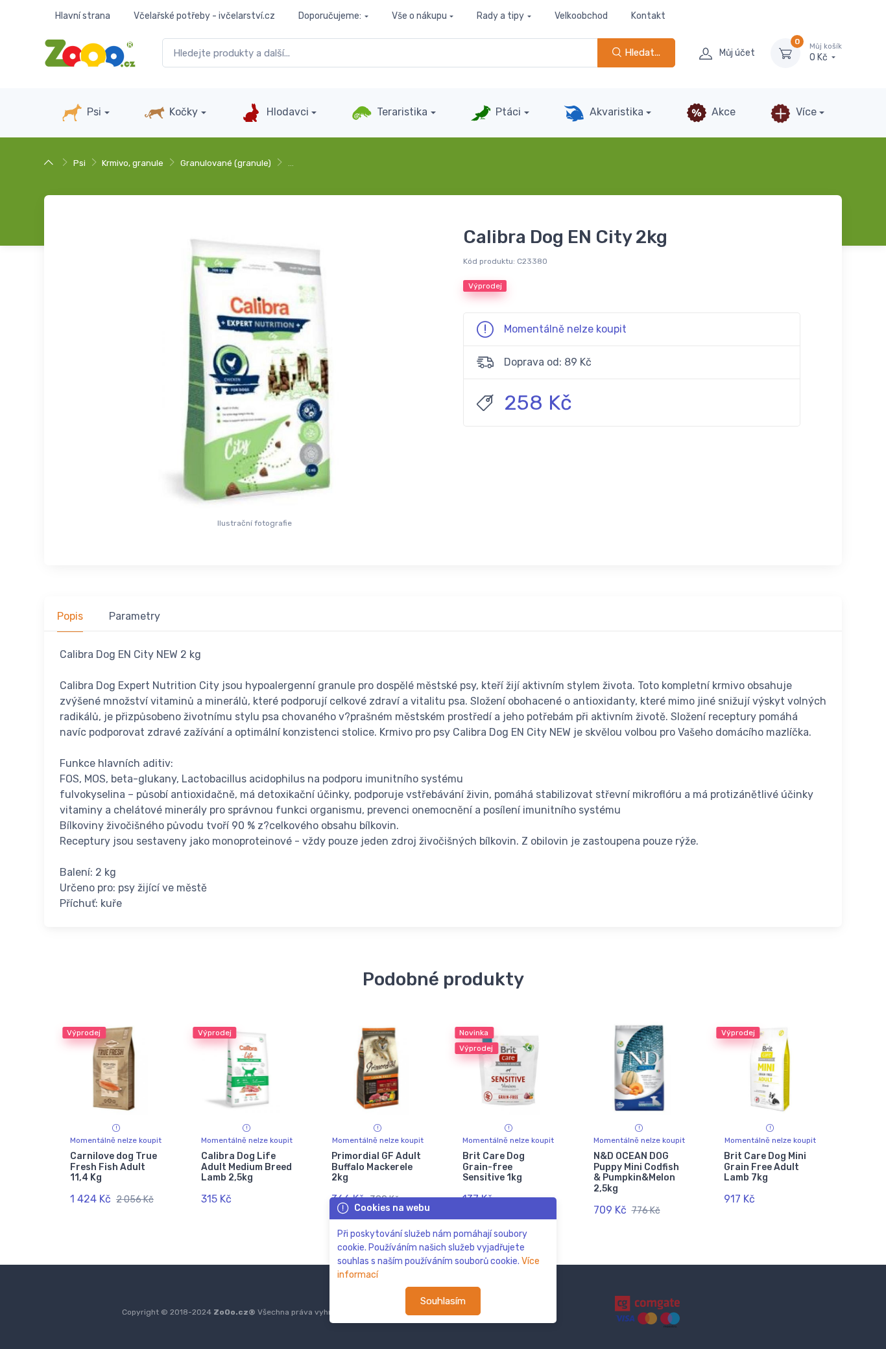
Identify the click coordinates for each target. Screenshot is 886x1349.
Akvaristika (615, 112)
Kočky (182, 112)
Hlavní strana (82, 15)
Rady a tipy (500, 15)
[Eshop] (50, 163)
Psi (92, 112)
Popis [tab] (70, 616)
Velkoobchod (581, 15)
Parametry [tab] (134, 616)
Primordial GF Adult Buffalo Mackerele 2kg (376, 1167)
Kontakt (648, 15)
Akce (722, 112)
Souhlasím (443, 1301)
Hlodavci (286, 112)
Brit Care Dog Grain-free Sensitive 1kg (493, 1167)
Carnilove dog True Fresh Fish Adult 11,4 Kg (113, 1167)
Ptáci (507, 112)
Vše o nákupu (419, 15)
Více (805, 112)
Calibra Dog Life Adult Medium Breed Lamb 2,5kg (246, 1167)
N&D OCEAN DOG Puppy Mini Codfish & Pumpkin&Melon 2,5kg (636, 1172)
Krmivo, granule (132, 163)
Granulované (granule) (225, 163)
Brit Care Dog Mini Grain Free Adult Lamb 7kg (765, 1167)
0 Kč (825, 53)
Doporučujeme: (329, 15)
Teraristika (400, 112)
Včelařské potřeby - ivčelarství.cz (204, 15)
